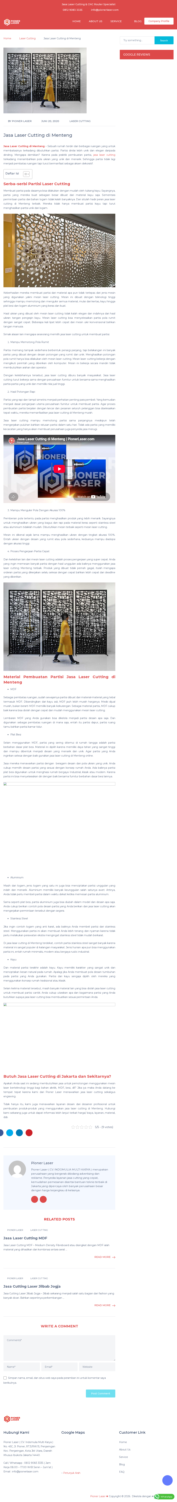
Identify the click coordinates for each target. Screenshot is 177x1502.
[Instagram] (168, 1418)
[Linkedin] (154, 1418)
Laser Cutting (80, 121)
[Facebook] (148, 1418)
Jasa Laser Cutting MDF (25, 1238)
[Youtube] (161, 1418)
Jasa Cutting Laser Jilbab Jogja (32, 1286)
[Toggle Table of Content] (25, 174)
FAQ (121, 1471)
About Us (95, 21)
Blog (137, 21)
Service (116, 21)
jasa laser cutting (104, 154)
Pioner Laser (22, 121)
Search (164, 40)
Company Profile (158, 21)
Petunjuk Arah (71, 1472)
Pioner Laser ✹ (99, 1496)
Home (76, 21)
